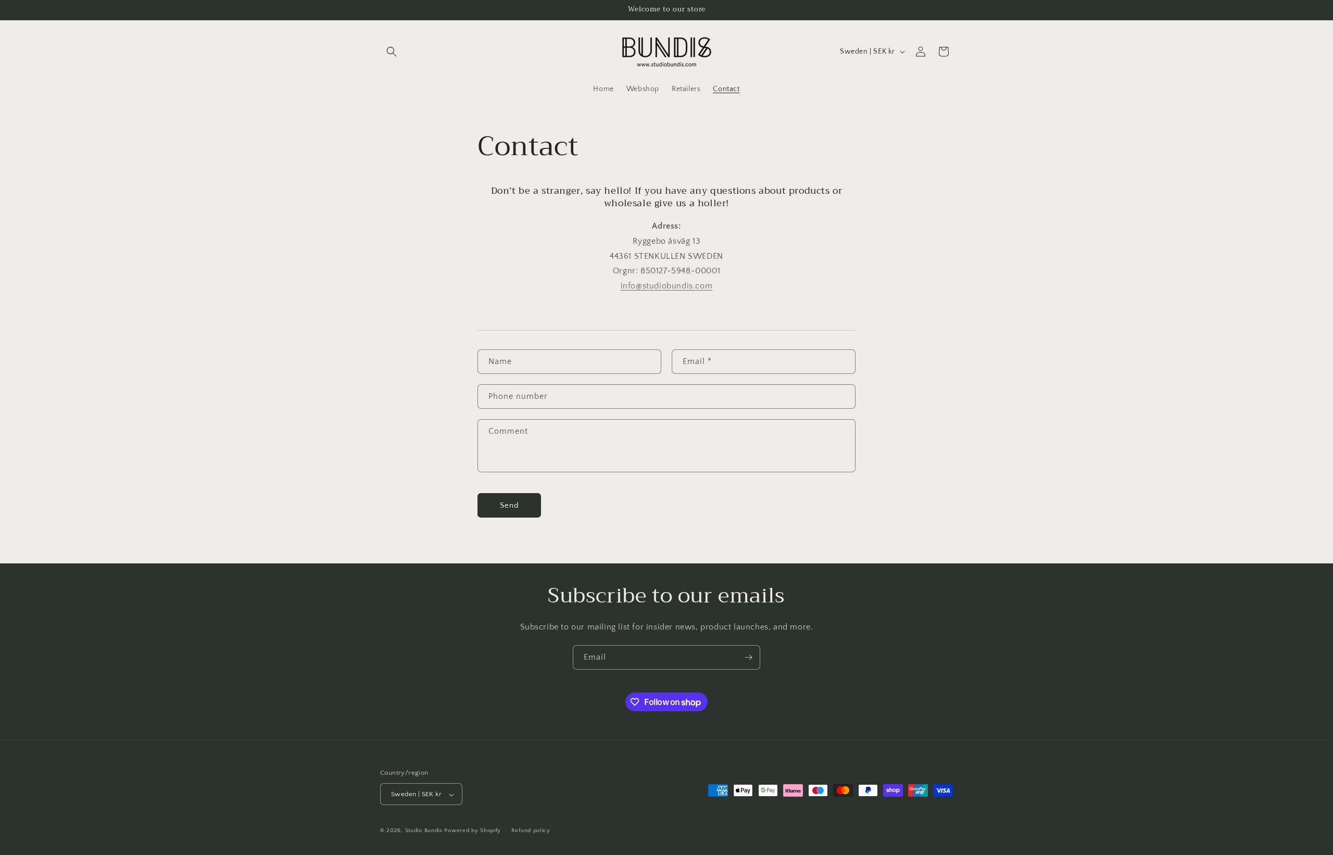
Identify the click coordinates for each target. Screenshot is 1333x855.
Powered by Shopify (472, 831)
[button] (391, 51)
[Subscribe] (748, 657)
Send (509, 505)
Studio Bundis (424, 831)
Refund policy (530, 830)
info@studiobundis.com (667, 286)
